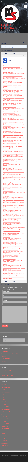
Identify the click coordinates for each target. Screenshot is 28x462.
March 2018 (5, 443)
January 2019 (5, 426)
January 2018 (5, 448)
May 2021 (4, 402)
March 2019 (4, 421)
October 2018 (5, 433)
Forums (6, 42)
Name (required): (7, 291)
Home (2, 42)
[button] (25, 4)
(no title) (4, 356)
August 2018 (5, 438)
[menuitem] (26, 1)
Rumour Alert (5, 351)
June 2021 (4, 399)
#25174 (24, 55)
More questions (6, 358)
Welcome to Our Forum (14, 42)
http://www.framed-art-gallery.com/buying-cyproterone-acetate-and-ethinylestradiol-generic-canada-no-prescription (14, 227)
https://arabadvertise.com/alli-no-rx (10, 256)
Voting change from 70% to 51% (10, 354)
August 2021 (5, 397)
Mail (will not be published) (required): (11, 295)
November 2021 (6, 392)
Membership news (6, 370)
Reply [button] (13, 55)
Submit (5, 325)
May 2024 (4, 384)
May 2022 (4, 389)
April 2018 (4, 440)
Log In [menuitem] (2, 1)
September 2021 (6, 394)
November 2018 (5, 431)
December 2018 (5, 428)
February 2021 (5, 406)
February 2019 (5, 423)
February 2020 (5, 419)
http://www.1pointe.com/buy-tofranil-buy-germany (14, 78)
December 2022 (6, 387)
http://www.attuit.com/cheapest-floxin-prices (12, 275)
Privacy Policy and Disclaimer (10, 455)
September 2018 (6, 436)
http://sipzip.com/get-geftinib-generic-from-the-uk (14, 179)
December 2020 (6, 409)
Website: (5, 300)
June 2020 (4, 414)
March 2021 (5, 404)
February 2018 (5, 445)
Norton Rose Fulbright (7, 375)
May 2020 (4, 416)
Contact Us (23, 455)
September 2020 (6, 411)
